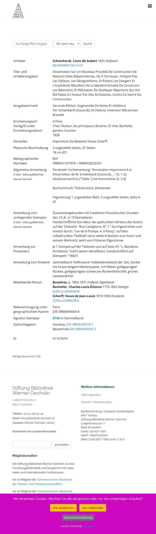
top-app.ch (89, 526)
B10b (56, 318)
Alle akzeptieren (63, 508)
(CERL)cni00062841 (66, 300)
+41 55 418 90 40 (33, 413)
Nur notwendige (92, 508)
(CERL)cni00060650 (66, 291)
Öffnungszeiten (91, 394)
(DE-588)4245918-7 (79, 324)
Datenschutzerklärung (78, 517)
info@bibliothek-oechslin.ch (38, 418)
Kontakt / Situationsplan (96, 401)
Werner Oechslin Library (39, 422)
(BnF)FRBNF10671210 (68, 65)
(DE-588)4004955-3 (82, 329)
